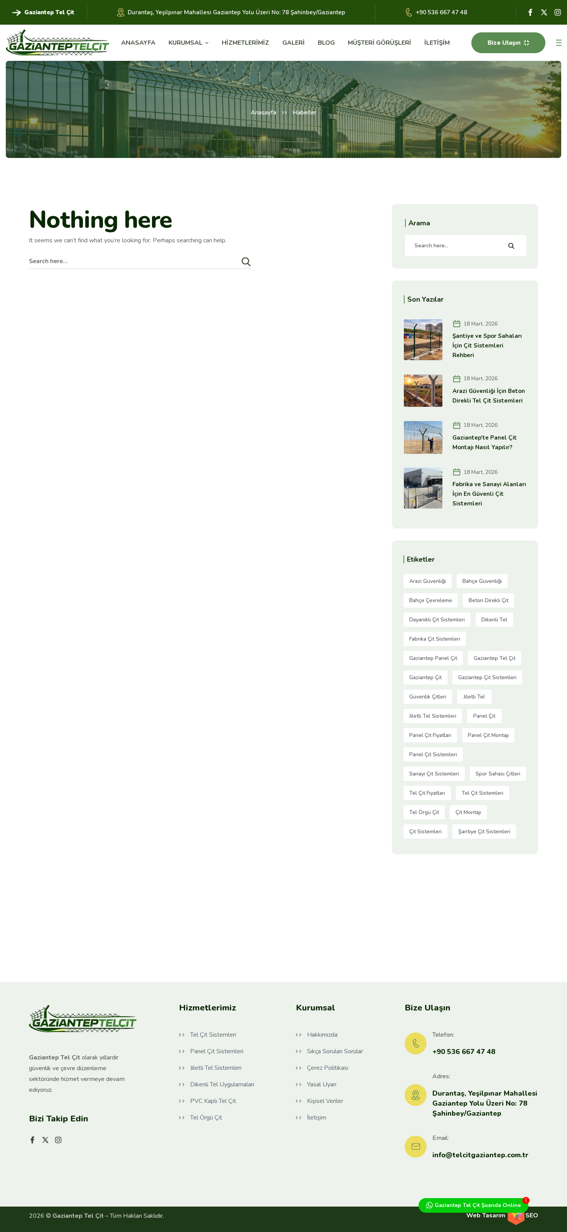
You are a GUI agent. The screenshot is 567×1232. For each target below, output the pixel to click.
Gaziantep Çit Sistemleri (487, 677)
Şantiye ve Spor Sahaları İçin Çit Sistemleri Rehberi (487, 345)
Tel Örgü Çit (424, 812)
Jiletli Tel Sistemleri (432, 716)
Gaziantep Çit (425, 677)
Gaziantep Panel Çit (433, 658)
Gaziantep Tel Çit (494, 658)
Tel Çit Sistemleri (482, 793)
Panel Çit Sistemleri (433, 754)
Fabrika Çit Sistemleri (434, 639)
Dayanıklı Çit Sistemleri (437, 619)
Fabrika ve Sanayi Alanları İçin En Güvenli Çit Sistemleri (489, 493)
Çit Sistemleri (425, 831)
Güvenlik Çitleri (427, 696)
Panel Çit (484, 716)
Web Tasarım (486, 1215)
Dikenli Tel (494, 619)
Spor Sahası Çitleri (498, 773)
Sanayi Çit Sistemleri (434, 773)
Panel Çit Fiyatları (430, 735)
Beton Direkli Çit (488, 600)
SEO (531, 1215)
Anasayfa (263, 112)
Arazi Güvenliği (427, 581)
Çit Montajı (468, 812)
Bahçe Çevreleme (430, 600)
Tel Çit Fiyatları (427, 793)
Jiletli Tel (474, 696)
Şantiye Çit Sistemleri (484, 831)
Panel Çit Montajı (488, 735)
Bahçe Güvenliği (482, 581)
